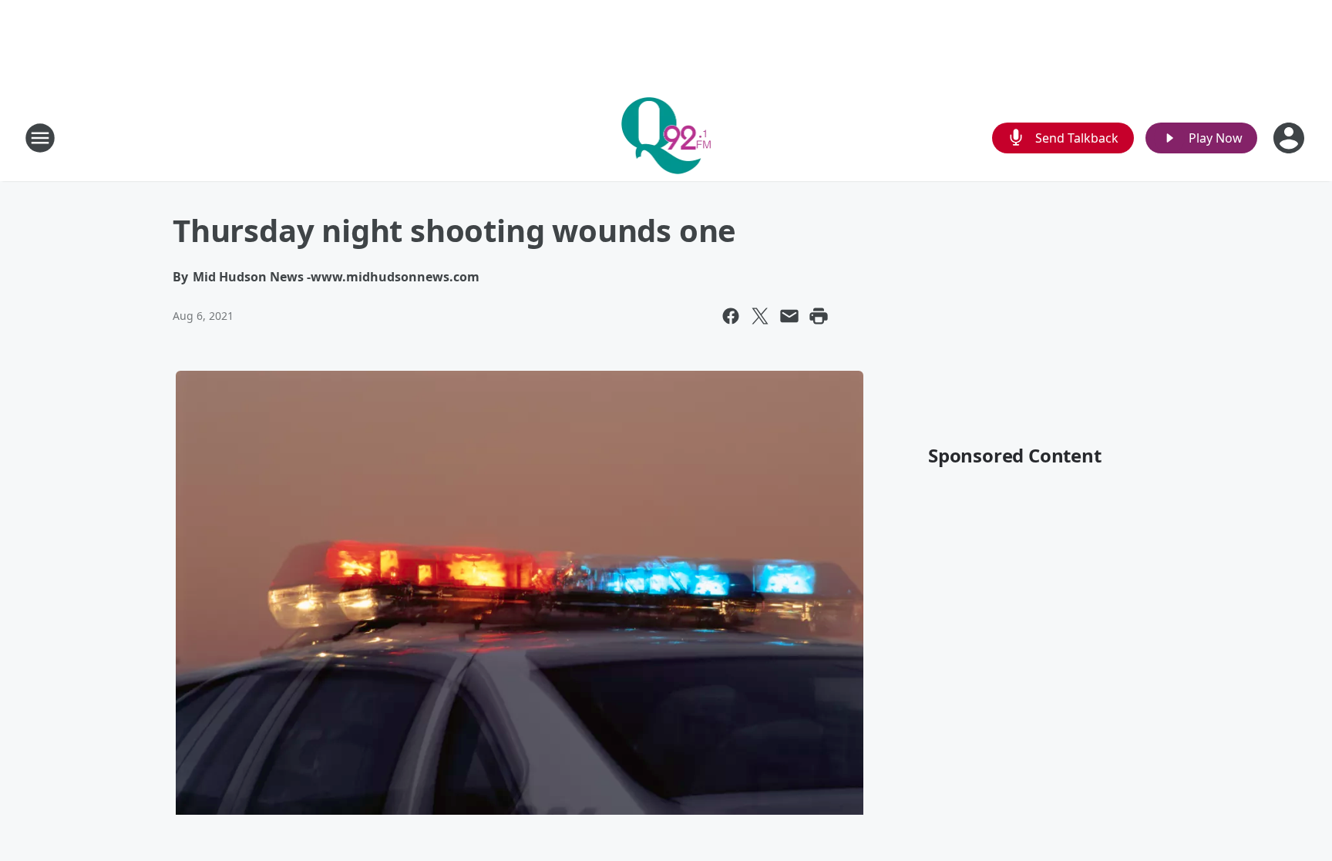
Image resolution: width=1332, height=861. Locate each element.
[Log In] (1290, 138)
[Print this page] (818, 316)
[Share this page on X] (760, 316)
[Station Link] (666, 137)
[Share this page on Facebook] (731, 316)
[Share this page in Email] (789, 316)
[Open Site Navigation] (40, 138)
